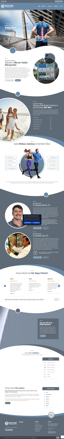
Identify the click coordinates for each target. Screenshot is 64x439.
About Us (43, 6)
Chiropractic (36, 117)
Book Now (42, 335)
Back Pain (10, 157)
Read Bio (45, 228)
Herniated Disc (12, 168)
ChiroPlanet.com (10, 437)
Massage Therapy (37, 124)
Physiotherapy (36, 126)
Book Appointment (9, 30)
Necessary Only (27, 222)
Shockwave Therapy (38, 122)
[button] (5, 286)
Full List (7, 403)
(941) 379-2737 (52, 428)
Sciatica (10, 164)
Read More (8, 293)
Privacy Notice (34, 437)
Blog (61, 6)
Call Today (17, 80)
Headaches (53, 157)
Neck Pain (10, 161)
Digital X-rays (36, 128)
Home (39, 6)
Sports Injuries (52, 161)
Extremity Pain (52, 168)
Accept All (36, 222)
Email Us (49, 429)
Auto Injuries (53, 164)
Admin (58, 437)
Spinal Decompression (38, 119)
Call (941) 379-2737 (58, 1)
